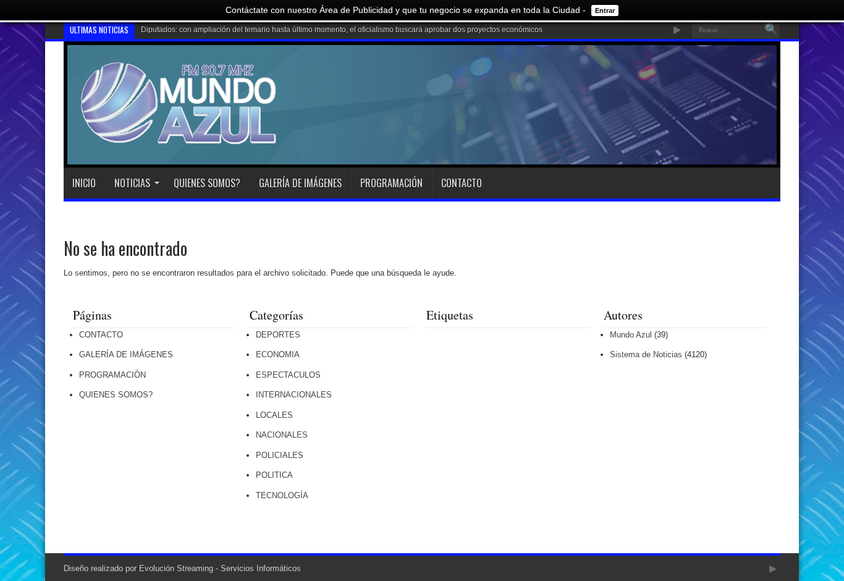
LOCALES (274, 415)
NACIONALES (282, 434)
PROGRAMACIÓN (391, 183)
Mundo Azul (631, 334)
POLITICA (274, 475)
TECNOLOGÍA (282, 495)
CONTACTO (461, 183)
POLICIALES (279, 455)
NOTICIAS (132, 183)
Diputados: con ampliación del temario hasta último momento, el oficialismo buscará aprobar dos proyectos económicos (341, 29)
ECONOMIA (278, 354)
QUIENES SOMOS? (207, 183)
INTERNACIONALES (294, 394)
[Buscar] (771, 29)
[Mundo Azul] (180, 136)
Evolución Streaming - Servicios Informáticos (220, 568)
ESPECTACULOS (288, 375)
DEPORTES (278, 334)
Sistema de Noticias (646, 354)
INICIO (84, 183)
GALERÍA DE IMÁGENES (300, 183)
